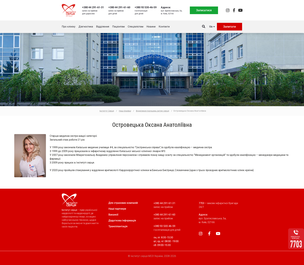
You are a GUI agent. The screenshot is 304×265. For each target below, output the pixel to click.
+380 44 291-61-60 (119, 7)
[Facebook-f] (234, 10)
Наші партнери (117, 208)
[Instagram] (228, 10)
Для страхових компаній (123, 202)
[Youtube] (240, 10)
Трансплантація (117, 226)
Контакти (164, 26)
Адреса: (166, 7)
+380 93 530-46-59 (145, 7)
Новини (150, 26)
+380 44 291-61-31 (93, 7)
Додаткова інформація (122, 220)
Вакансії (113, 214)
